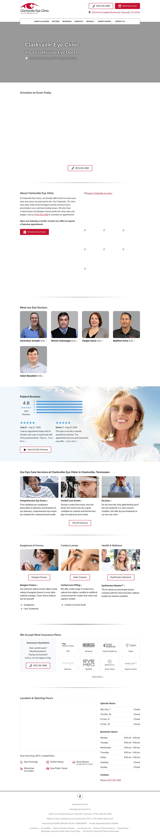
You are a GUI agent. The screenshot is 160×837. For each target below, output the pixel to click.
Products (79, 21)
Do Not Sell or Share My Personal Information (101, 831)
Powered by (64, 823)
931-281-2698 (42, 215)
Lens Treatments (31, 609)
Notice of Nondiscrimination (64, 828)
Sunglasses (29, 605)
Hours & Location (41, 21)
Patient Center (104, 21)
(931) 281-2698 (114, 780)
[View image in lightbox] (98, 193)
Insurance (67, 21)
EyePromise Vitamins (112, 585)
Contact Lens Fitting (70, 585)
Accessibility (45, 828)
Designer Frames (28, 585)
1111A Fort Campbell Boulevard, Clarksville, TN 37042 (115, 12)
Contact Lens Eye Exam (75, 605)
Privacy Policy (122, 828)
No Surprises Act (84, 828)
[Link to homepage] (39, 8)
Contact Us (120, 21)
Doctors (56, 21)
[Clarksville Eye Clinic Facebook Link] (80, 796)
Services (90, 21)
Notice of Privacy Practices (104, 828)
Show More (71, 441)
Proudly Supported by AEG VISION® (103, 823)
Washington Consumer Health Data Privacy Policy (60, 831)
